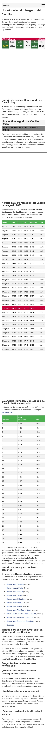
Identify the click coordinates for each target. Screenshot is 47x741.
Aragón (6, 5)
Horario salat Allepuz (15, 591)
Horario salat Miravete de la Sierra (20, 617)
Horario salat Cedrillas (15, 584)
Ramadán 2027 (8, 412)
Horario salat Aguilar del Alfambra (20, 621)
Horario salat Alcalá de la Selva (19, 610)
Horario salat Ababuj (15, 602)
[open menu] (43, 4)
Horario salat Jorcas (14, 606)
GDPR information (9, 738)
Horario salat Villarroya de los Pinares (21, 613)
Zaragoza (10, 624)
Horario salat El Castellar (16, 599)
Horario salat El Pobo (15, 587)
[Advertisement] (23, 75)
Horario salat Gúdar (14, 595)
